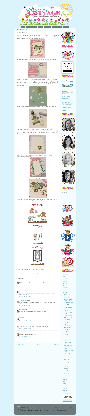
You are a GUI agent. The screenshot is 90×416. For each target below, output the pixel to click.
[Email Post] (19, 275)
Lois (20, 290)
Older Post (56, 344)
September (66, 360)
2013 (64, 383)
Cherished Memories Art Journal (68, 313)
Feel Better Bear (67, 309)
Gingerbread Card (67, 319)
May (65, 368)
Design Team (33, 26)
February (66, 373)
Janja (20, 317)
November (66, 296)
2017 (64, 292)
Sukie (20, 324)
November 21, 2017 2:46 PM (25, 336)
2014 (64, 381)
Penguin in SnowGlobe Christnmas (68, 351)
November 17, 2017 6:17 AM (25, 285)
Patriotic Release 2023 (66, 94)
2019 (64, 289)
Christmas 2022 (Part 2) (66, 104)
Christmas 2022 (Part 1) (66, 105)
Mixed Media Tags (67, 327)
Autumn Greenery (67, 336)
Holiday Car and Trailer (68, 348)
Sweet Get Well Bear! (68, 297)
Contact (59, 26)
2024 (64, 279)
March (65, 371)
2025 (64, 278)
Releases (41, 26)
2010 (64, 388)
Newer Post (20, 344)
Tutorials (54, 26)
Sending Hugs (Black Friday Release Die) (68, 307)
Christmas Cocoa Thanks (67, 334)
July (65, 364)
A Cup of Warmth (67, 353)
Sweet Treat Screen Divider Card (68, 346)
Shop (28, 26)
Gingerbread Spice (67, 324)
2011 (64, 386)
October (66, 359)
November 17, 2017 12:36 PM (25, 320)
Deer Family (66, 304)
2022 (64, 283)
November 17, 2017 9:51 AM (25, 305)
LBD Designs (47, 26)
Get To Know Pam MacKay (67, 340)
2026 (64, 276)
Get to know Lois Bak (68, 356)
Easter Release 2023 (66, 98)
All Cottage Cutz (65, 110)
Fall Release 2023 (65, 93)
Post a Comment (21, 338)
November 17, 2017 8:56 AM (25, 296)
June (65, 366)
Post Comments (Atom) (27, 347)
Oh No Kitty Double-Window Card (68, 300)
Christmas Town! (67, 337)
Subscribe (67, 71)
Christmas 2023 (65, 91)
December (66, 294)
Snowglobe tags (67, 331)
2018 (64, 290)
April (65, 370)
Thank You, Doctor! (68, 317)
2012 (64, 385)
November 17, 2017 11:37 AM (25, 313)
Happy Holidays (67, 329)
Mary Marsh (21, 281)
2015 (64, 379)
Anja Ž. (20, 332)
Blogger (47, 412)
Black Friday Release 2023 (67, 89)
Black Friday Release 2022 (67, 102)
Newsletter (66, 26)
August (65, 362)
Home (23, 26)
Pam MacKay (22, 309)
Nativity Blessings (67, 325)
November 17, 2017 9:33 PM (25, 328)
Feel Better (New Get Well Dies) (68, 322)
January (66, 375)
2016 (64, 377)
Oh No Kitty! (66, 310)
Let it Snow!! (66, 355)
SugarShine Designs (23, 300)
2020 (64, 287)
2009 (64, 390)
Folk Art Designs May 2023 (67, 96)
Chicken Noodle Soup (68, 302)
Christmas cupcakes (68, 315)
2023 (64, 281)
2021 (64, 285)
